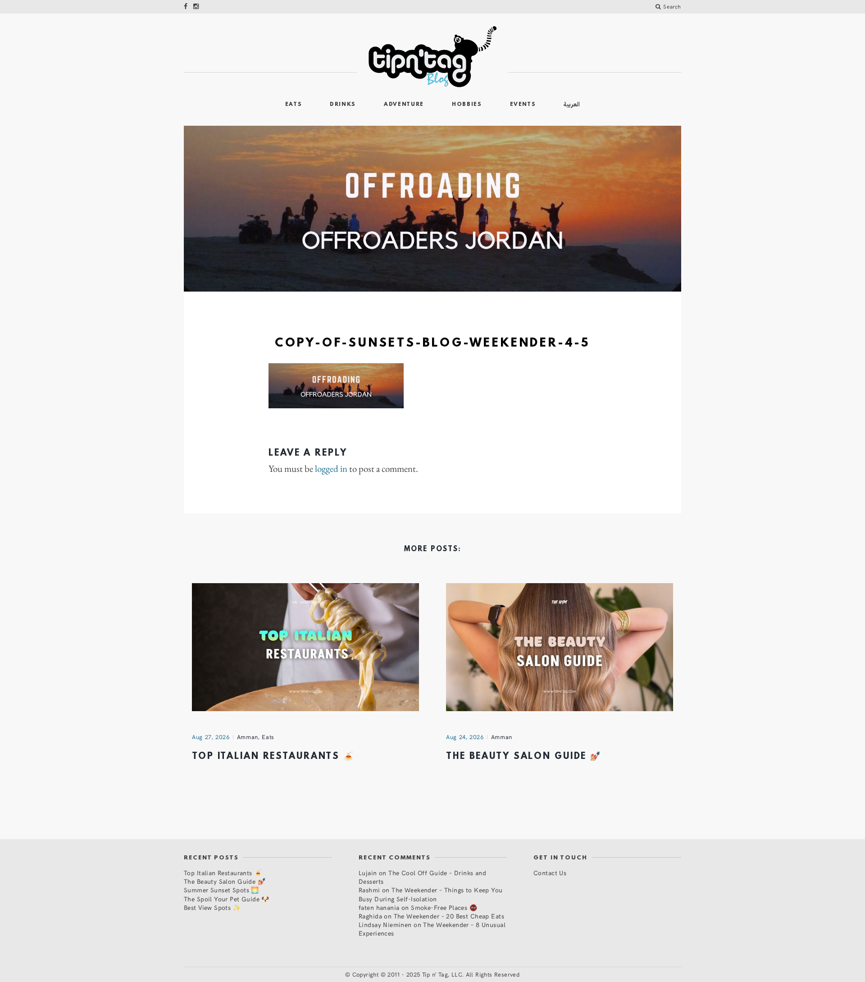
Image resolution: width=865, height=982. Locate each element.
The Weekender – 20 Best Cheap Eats (449, 916)
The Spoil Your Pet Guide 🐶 (226, 899)
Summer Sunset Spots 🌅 (221, 890)
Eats (293, 104)
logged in (331, 468)
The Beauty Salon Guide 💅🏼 (523, 757)
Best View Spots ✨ (212, 907)
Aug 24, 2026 (465, 737)
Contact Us (549, 872)
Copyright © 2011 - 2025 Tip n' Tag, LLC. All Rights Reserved (436, 974)
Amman (247, 737)
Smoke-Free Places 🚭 (444, 907)
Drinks (343, 104)
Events (523, 104)
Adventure (404, 104)
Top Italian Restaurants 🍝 (273, 757)
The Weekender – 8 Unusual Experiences (432, 928)
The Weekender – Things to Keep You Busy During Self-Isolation (431, 894)
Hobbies (467, 104)
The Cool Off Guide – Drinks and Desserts (422, 877)
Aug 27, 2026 (211, 737)
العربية (572, 104)
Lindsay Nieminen (385, 924)
